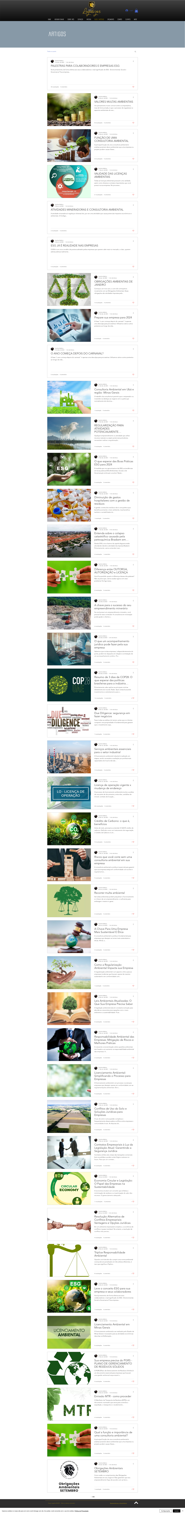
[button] (136, 10)
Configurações (165, 1511)
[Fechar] (183, 1510)
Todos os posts (51, 51)
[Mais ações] (134, 61)
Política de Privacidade (81, 1511)
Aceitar (176, 1511)
